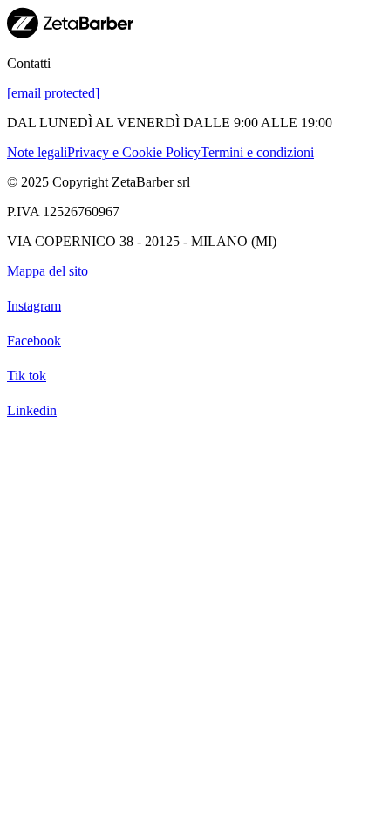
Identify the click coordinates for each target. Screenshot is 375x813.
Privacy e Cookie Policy (134, 152)
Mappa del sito (47, 270)
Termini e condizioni (257, 152)
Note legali (37, 152)
